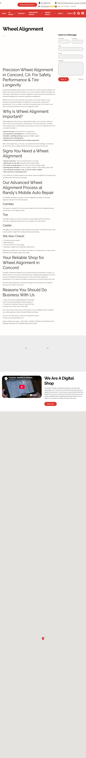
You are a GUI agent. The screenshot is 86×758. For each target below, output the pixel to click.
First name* (61, 38)
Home (4, 13)
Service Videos (47, 13)
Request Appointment (27, 5)
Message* (61, 61)
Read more (50, 404)
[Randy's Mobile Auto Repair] (8, 4)
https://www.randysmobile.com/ (14, 318)
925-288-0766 (14, 315)
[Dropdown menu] (14, 13)
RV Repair (10, 13)
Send (62, 79)
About (60, 13)
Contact (70, 13)
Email (59, 46)
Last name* (74, 38)
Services (21, 13)
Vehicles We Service (33, 13)
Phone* (60, 53)
